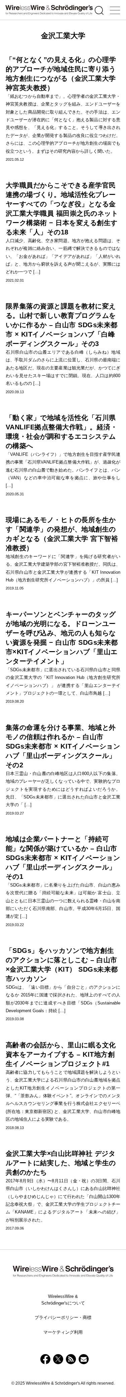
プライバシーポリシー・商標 (63, 1317)
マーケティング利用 (63, 1332)
